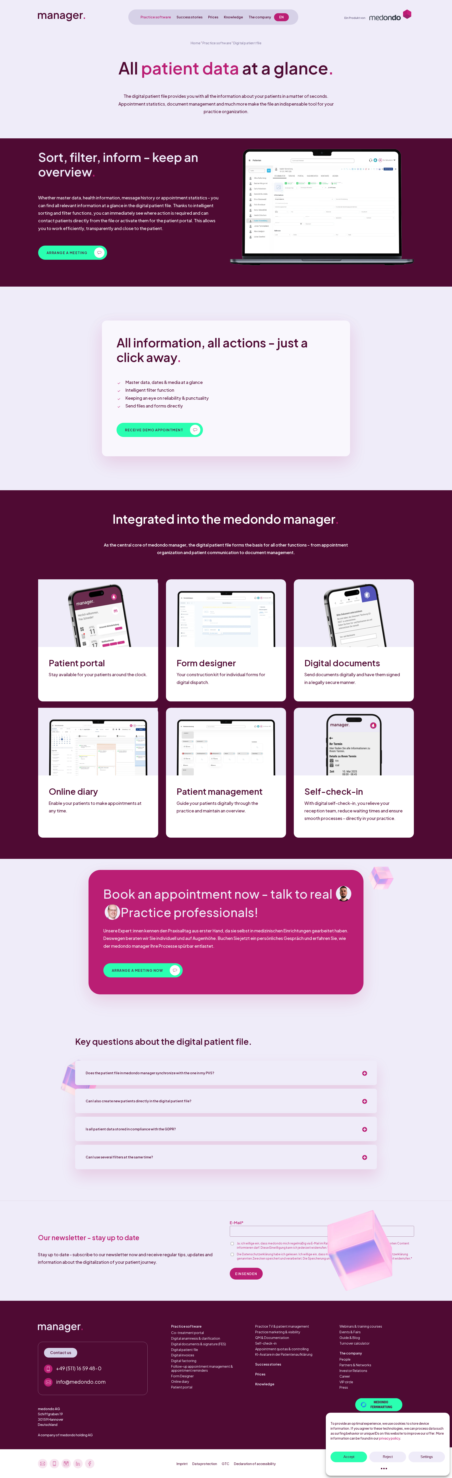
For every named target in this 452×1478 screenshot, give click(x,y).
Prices (260, 1374)
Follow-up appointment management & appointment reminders (202, 1368)
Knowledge (264, 1384)
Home (195, 43)
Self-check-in (266, 1343)
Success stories (268, 1364)
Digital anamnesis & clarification (195, 1338)
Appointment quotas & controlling (282, 1349)
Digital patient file (184, 1349)
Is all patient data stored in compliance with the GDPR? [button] (131, 1129)
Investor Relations (353, 1370)
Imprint (182, 1464)
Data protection (204, 1464)
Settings (426, 1457)
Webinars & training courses (360, 1326)
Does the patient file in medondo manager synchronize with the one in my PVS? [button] (150, 1073)
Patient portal (181, 1387)
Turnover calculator (354, 1343)
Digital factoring (183, 1361)
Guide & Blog (349, 1337)
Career (344, 1376)
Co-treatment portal (187, 1332)
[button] (72, 253)
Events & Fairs (350, 1332)
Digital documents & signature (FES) (198, 1344)
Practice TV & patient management (282, 1326)
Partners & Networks (355, 1365)
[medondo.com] (377, 17)
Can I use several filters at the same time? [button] (119, 1157)
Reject (388, 1457)
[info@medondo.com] (92, 1382)
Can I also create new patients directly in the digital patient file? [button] (138, 1101)
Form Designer (182, 1376)
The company (350, 1353)
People (345, 1359)
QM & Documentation (272, 1337)
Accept (348, 1457)
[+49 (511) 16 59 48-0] (92, 1368)
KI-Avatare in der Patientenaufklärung (283, 1354)
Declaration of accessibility (255, 1464)
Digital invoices (182, 1355)
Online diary (180, 1381)
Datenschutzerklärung (257, 1254)
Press (343, 1387)
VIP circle (346, 1382)
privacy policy (389, 1438)
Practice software (216, 43)
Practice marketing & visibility (277, 1332)
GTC (225, 1464)
